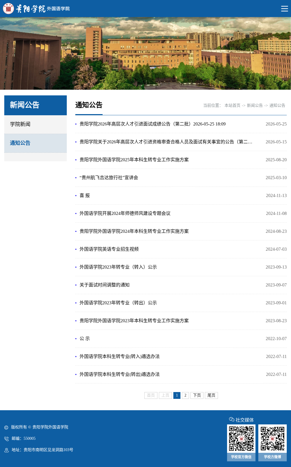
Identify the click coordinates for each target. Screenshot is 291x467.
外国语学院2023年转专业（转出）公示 (118, 302)
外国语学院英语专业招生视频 (109, 249)
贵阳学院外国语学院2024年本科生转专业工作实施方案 (134, 231)
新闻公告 (255, 105)
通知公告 (20, 143)
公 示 (85, 338)
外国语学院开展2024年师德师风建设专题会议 (125, 213)
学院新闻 (20, 124)
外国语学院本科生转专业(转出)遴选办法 (120, 374)
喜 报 (85, 195)
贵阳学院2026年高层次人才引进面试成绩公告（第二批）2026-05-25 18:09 (153, 124)
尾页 (211, 395)
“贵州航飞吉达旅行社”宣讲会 (109, 177)
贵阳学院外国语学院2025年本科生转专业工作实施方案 (134, 159)
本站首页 (232, 105)
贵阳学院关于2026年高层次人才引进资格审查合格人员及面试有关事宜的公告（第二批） (167, 141)
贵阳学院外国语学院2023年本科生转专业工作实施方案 (134, 320)
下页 (197, 395)
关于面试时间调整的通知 (105, 284)
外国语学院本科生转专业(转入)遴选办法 (120, 356)
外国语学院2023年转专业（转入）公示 (118, 267)
